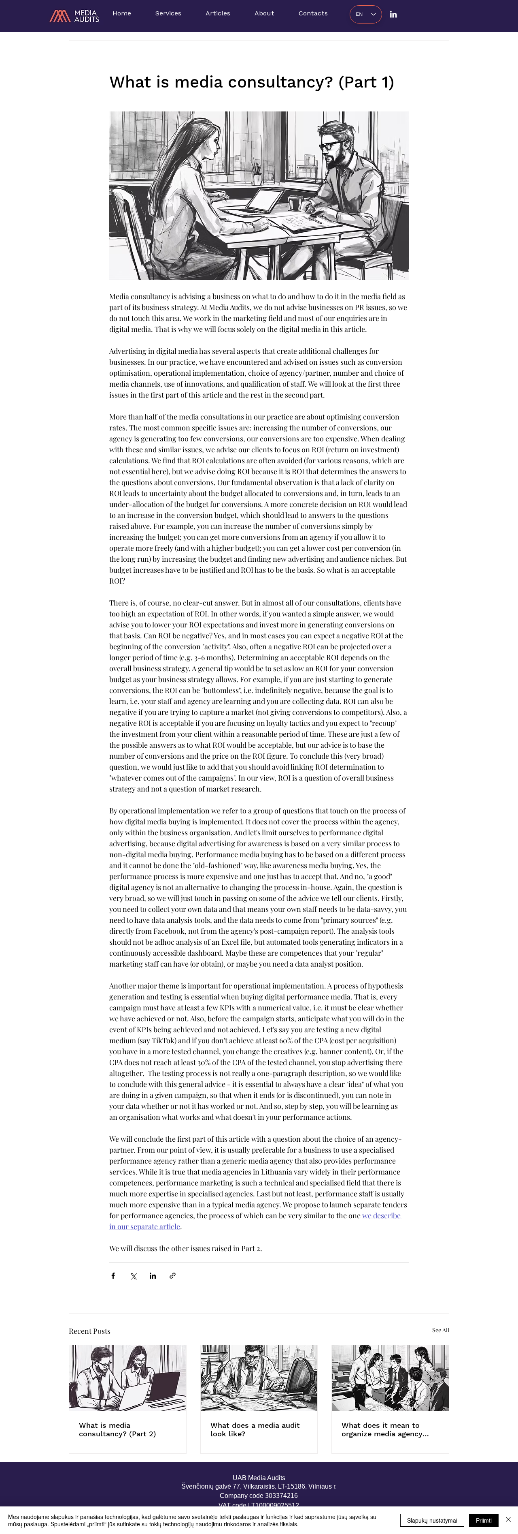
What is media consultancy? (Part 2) (117, 1429)
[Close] (508, 1520)
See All (440, 1330)
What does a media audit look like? (255, 1429)
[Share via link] (172, 1275)
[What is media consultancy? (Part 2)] (127, 1378)
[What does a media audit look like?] (259, 1378)
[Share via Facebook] (113, 1275)
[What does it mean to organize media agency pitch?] (390, 1378)
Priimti (484, 1520)
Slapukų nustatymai (432, 1520)
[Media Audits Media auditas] (393, 14)
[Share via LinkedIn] (153, 1275)
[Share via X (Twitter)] (133, 1275)
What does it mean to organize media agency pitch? (382, 1429)
